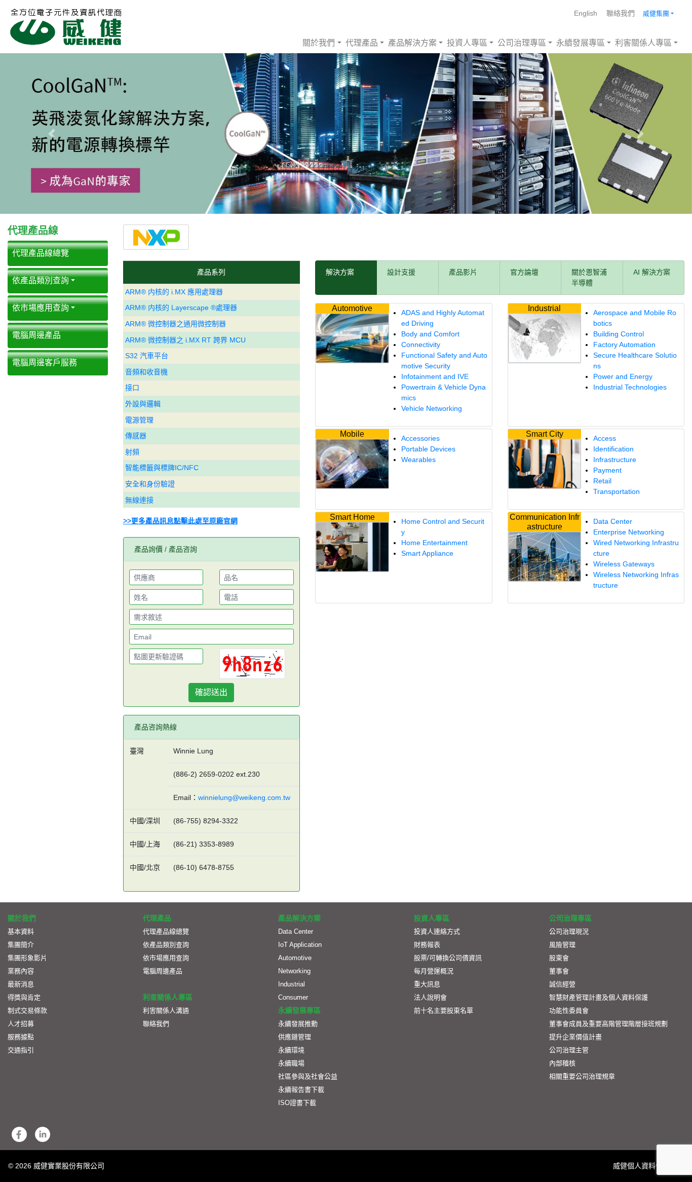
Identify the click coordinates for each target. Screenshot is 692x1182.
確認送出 (211, 692)
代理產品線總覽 (166, 931)
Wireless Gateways (624, 564)
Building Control (618, 334)
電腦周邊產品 (36, 335)
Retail (602, 481)
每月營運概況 (433, 971)
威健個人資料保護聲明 (648, 1166)
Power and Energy (622, 376)
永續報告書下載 (301, 1089)
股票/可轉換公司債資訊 (448, 958)
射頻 (132, 452)
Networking (294, 971)
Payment (607, 470)
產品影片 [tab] (463, 272)
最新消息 (21, 984)
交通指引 (21, 1050)
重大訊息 (427, 984)
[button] (52, 133)
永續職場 (291, 1063)
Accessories (420, 438)
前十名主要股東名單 (443, 1010)
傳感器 (135, 436)
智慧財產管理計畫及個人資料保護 (598, 997)
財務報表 (427, 944)
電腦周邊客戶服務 (44, 362)
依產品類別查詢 (40, 280)
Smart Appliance (427, 553)
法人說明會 (430, 997)
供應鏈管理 (294, 1037)
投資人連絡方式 (437, 931)
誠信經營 (562, 984)
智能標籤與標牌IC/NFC (162, 468)
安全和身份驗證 (150, 484)
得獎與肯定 (24, 997)
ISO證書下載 (297, 1103)
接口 (132, 388)
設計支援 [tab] (401, 272)
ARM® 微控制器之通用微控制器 (175, 324)
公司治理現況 (569, 931)
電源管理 (139, 420)
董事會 (559, 971)
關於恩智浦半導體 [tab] (589, 277)
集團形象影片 (27, 958)
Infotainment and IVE (435, 376)
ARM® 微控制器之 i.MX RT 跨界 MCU (185, 340)
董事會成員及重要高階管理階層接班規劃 (608, 1023)
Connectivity (420, 344)
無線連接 (139, 500)
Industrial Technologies (630, 387)
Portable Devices (428, 449)
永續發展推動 (298, 1023)
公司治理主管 (569, 1050)
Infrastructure (614, 459)
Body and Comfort (430, 334)
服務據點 (21, 1037)
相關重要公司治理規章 (582, 1076)
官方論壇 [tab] (524, 272)
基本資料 (21, 931)
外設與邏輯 (143, 404)
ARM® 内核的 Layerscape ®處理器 (181, 307)
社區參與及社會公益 (307, 1076)
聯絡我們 (620, 13)
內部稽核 (562, 1063)
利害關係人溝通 (166, 1010)
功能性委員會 (569, 1010)
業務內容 (21, 971)
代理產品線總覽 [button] (40, 253)
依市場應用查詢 (40, 307)
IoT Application (300, 944)
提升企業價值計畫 (575, 1037)
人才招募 (21, 1023)
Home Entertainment (434, 543)
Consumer (293, 997)
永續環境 (291, 1050)
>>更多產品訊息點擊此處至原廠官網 (180, 521)
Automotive (295, 958)
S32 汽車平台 (146, 356)
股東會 (559, 958)
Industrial (291, 984)
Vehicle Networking (431, 408)
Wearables (418, 459)
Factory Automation (624, 344)
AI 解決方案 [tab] (651, 272)
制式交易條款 (27, 1010)
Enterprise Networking (628, 532)
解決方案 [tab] (340, 272)
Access (604, 438)
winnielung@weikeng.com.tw (244, 797)
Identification (613, 449)
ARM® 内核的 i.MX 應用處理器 (174, 292)
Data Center (612, 521)
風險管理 (562, 944)
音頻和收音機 (146, 372)
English (585, 13)
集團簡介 (21, 944)
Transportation (616, 491)
